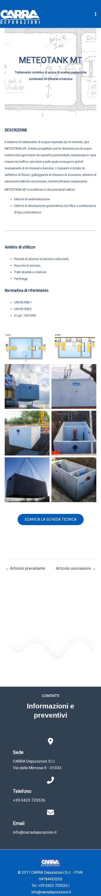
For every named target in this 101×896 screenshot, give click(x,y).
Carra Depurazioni (59, 17)
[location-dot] (50, 741)
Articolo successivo (76, 568)
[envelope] (50, 812)
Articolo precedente (25, 568)
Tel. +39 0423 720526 (49, 885)
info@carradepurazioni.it (35, 832)
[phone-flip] (50, 780)
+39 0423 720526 (29, 800)
